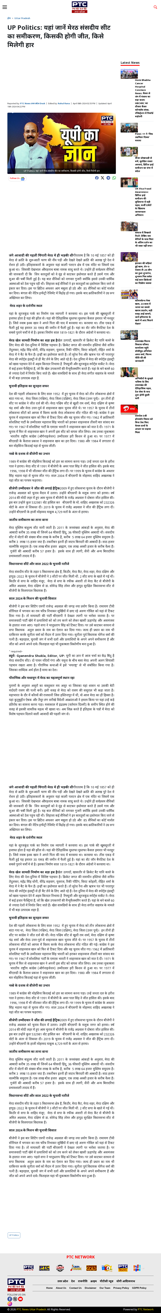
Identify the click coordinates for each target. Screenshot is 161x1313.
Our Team (105, 1288)
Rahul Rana (64, 103)
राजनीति (82, 1281)
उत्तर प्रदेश (62, 1281)
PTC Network (146, 1309)
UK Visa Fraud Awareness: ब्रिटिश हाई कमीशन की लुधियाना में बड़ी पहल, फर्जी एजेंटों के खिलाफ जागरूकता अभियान (143, 202)
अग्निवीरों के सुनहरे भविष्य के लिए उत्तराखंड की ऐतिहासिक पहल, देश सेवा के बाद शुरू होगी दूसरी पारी (144, 388)
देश (73, 1281)
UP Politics (14, 1235)
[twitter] (101, 177)
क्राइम (94, 1281)
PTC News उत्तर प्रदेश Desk (32, 103)
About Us (61, 1288)
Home (49, 1288)
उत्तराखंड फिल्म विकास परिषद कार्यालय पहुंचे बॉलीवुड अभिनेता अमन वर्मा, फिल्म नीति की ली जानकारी (143, 351)
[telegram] (107, 177)
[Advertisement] (62, 76)
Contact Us (75, 1288)
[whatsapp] (113, 177)
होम (9, 18)
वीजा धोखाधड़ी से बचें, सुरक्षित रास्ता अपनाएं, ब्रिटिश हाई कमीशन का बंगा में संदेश (144, 165)
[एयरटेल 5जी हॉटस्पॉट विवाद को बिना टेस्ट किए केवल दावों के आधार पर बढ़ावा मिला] (129, 409)
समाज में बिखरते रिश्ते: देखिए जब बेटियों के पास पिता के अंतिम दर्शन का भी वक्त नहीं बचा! (144, 239)
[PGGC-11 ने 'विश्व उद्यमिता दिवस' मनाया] (129, 128)
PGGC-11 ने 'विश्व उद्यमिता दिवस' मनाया (144, 137)
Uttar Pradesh (22, 18)
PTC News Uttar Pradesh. (32, 1309)
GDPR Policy (139, 1288)
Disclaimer (90, 1288)
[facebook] (96, 177)
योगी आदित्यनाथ (126, 1281)
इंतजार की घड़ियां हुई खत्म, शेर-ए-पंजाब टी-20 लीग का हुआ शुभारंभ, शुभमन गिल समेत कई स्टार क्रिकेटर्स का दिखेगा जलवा (143, 273)
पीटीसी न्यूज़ (106, 1281)
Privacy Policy (121, 1288)
